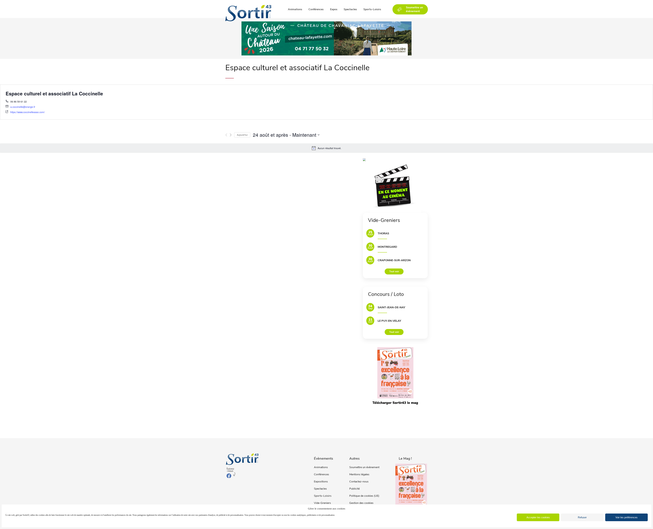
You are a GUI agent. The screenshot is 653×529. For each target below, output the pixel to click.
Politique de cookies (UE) (364, 496)
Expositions (321, 481)
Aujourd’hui (242, 134)
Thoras (383, 233)
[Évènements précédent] (226, 135)
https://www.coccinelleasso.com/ (27, 112)
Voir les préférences (626, 517)
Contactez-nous (359, 481)
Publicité (354, 489)
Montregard (387, 247)
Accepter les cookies (538, 517)
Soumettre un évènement (364, 467)
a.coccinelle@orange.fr (22, 106)
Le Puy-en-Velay (389, 321)
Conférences (316, 9)
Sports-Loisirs (372, 9)
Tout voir (394, 271)
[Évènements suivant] (231, 135)
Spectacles (350, 9)
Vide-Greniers (322, 503)
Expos (333, 9)
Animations (295, 9)
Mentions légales (359, 474)
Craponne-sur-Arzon (394, 260)
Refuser (582, 517)
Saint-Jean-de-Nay (391, 307)
